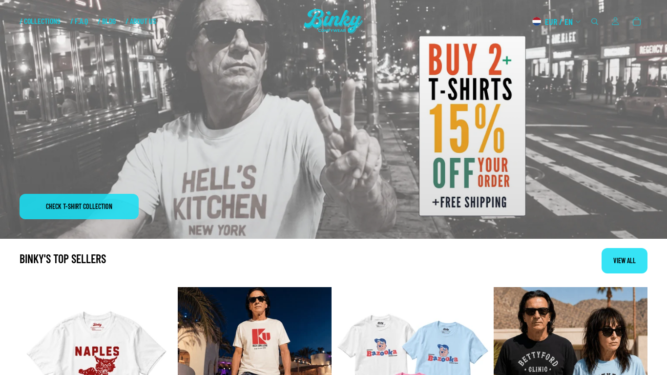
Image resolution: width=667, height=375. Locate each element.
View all (624, 260)
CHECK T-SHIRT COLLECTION (79, 206)
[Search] (594, 21)
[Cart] (636, 21)
